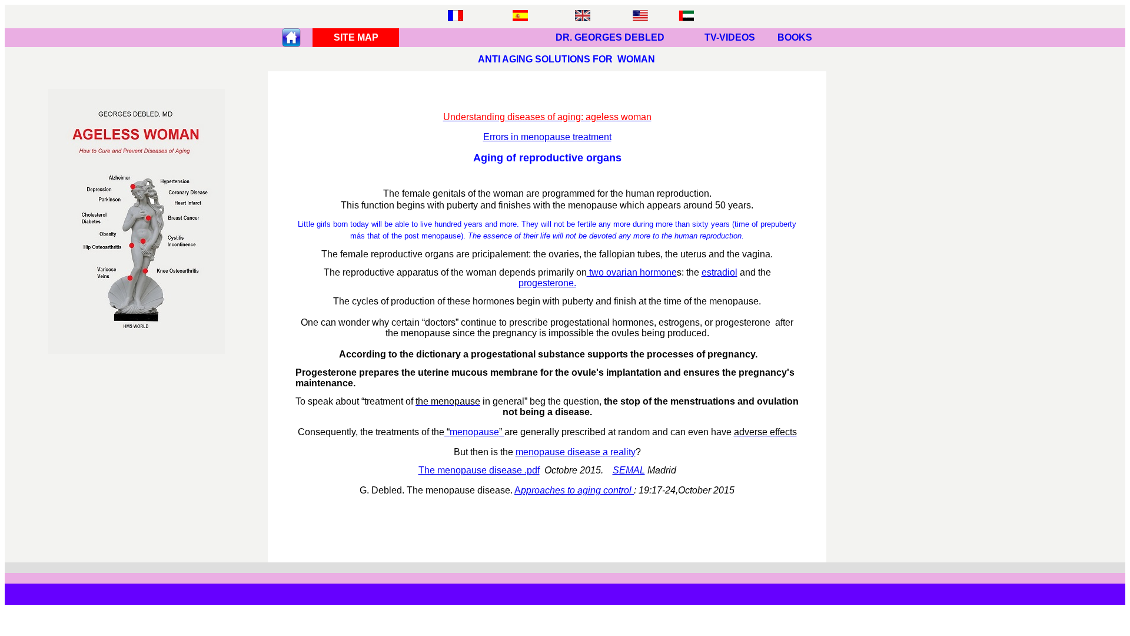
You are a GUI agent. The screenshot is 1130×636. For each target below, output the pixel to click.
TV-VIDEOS (729, 37)
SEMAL (629, 470)
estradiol (719, 272)
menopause (474, 432)
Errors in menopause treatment (547, 137)
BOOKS (794, 37)
